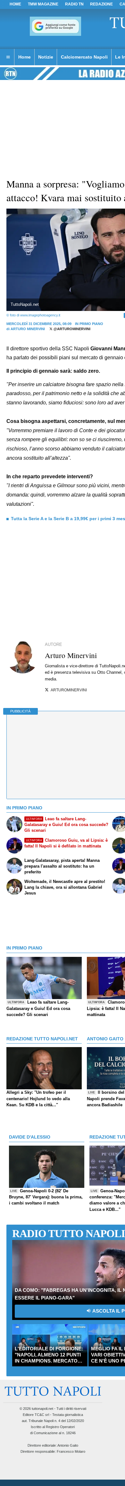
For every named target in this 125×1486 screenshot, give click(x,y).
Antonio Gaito (67, 1445)
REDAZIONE (101, 4)
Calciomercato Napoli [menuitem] (84, 57)
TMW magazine (43, 4)
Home (15, 4)
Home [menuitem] (24, 57)
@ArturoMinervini (71, 329)
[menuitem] (8, 57)
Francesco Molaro (71, 1451)
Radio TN (74, 4)
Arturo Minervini (28, 329)
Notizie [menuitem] (45, 57)
